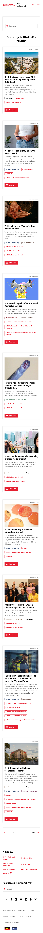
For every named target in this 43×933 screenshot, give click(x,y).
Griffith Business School (14, 255)
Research (9, 173)
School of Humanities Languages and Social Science (21, 333)
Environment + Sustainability (16, 400)
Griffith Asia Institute (13, 623)
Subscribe (6, 873)
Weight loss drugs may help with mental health (20, 152)
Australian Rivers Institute (15, 404)
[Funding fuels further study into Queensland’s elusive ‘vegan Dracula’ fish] (21, 368)
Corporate (9, 98)
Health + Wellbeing (12, 169)
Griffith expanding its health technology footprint (18, 769)
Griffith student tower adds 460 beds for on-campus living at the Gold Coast (20, 79)
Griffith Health (27, 169)
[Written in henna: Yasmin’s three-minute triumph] (21, 212)
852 (23, 832)
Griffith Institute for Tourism (15, 481)
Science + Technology (30, 791)
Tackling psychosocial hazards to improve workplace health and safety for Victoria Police (20, 678)
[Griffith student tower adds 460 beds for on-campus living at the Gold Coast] (21, 63)
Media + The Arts (11, 318)
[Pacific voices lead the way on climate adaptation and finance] (21, 590)
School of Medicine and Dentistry (17, 178)
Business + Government (14, 473)
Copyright (21, 910)
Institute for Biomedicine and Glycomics (20, 552)
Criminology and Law (13, 707)
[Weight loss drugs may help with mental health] (21, 136)
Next (33, 832)
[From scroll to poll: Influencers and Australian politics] (21, 289)
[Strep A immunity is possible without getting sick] (21, 515)
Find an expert (26, 864)
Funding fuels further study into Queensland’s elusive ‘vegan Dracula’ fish (20, 385)
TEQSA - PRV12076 (25, 916)
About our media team (29, 869)
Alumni (8, 322)
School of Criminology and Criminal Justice (21, 720)
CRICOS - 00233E (9, 916)
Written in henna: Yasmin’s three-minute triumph (20, 227)
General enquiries (9, 869)
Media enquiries (27, 858)
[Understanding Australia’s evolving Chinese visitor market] (21, 442)
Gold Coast (20, 98)
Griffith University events (9, 858)
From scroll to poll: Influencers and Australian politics (21, 304)
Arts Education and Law (14, 251)
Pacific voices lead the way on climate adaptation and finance (19, 606)
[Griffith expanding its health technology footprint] (21, 754)
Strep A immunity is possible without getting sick (18, 530)
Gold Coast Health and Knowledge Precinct (21, 799)
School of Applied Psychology (16, 716)
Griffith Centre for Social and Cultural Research (19, 327)
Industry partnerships (13, 102)
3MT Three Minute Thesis (14, 247)
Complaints (32, 910)
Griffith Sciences (11, 408)
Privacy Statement (9, 910)
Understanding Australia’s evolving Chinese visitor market (21, 457)
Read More (13, 110)
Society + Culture (28, 243)
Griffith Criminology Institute (16, 711)
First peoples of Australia (11, 922)
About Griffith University (8, 864)
